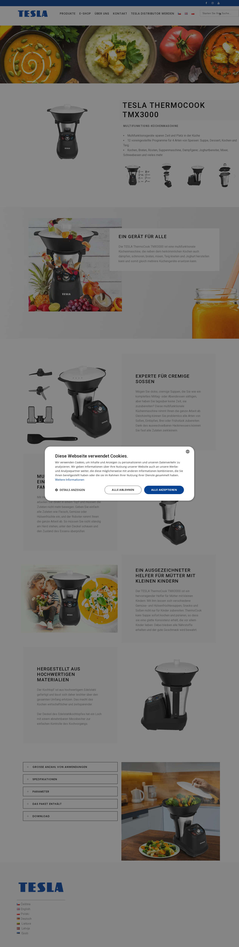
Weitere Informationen (69, 479)
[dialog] (119, 473)
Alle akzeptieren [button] (164, 490)
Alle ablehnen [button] (123, 490)
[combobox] (188, 451)
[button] (70, 490)
